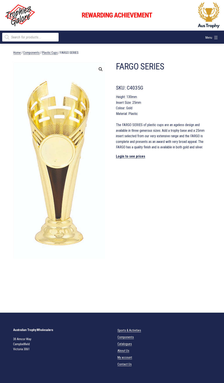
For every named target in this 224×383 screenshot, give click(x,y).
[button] (101, 69)
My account (124, 357)
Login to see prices (130, 156)
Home (17, 52)
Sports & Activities (129, 330)
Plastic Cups (50, 52)
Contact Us (124, 364)
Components (31, 52)
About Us (123, 351)
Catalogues (124, 344)
